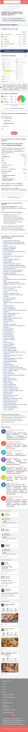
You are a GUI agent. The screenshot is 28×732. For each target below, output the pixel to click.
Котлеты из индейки (9, 344)
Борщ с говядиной (9, 409)
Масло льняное (8, 381)
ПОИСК (4, 692)
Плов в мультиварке (9, 339)
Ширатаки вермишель (10, 403)
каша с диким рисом (9, 268)
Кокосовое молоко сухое (10, 400)
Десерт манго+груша (9, 378)
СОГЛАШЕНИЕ (6, 712)
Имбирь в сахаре (8, 383)
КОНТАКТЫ (13, 709)
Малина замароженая (10, 247)
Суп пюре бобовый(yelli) (10, 361)
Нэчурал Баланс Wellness (8, 9)
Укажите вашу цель (6, 116)
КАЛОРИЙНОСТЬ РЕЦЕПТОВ (9, 697)
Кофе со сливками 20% (10, 384)
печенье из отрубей (9, 338)
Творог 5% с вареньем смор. (11, 293)
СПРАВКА (5, 705)
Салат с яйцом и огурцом (11, 290)
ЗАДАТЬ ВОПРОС (6, 709)
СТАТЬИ (4, 689)
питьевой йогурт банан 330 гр (12, 240)
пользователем (17, 18)
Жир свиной (7, 301)
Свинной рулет (8, 316)
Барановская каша (9, 250)
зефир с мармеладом (9, 315)
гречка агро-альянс (9, 373)
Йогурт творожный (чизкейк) (12, 282)
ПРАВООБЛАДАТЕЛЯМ (7, 702)
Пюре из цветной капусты (11, 401)
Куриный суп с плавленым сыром (13, 398)
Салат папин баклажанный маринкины (14, 251)
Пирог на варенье (8, 260)
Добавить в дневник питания (14, 51)
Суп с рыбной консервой (10, 350)
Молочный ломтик (9, 299)
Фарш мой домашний (10, 308)
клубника (6, 311)
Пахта (5, 341)
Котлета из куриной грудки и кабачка (14, 265)
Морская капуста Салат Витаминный (14, 242)
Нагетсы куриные (8, 342)
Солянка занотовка (9, 307)
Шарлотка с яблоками (10, 273)
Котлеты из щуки (8, 305)
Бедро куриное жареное (10, 380)
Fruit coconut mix (8, 253)
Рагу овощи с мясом (9, 332)
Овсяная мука (7, 262)
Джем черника (8, 393)
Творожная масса (8, 333)
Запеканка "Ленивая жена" (11, 366)
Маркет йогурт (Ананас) (10, 349)
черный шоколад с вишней (11, 395)
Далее (14, 133)
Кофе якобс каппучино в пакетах (13, 287)
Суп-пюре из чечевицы (10, 298)
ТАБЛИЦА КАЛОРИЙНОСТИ (8, 694)
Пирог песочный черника (11, 407)
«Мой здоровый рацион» (14, 197)
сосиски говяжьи (8, 364)
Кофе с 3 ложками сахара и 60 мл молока (15, 310)
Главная (3, 6)
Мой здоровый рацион (17, 20)
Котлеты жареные (8, 329)
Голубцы (6, 277)
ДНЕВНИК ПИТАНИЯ (7, 681)
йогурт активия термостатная (12, 313)
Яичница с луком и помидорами (13, 271)
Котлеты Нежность (9, 336)
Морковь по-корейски (10, 248)
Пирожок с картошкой (10, 347)
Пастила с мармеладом (10, 406)
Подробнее (22, 190)
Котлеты (6, 322)
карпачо (6, 291)
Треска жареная (8, 372)
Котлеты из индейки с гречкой (12, 264)
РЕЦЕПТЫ (5, 683)
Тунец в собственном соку (11, 389)
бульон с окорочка (9, 288)
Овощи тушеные (8, 346)
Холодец (6, 296)
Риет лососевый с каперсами (12, 259)
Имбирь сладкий (8, 392)
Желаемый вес (5, 126)
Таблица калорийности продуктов (13, 6)
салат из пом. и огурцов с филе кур (13, 270)
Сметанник (7, 353)
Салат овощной (8, 330)
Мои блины (7, 363)
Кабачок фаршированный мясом (13, 318)
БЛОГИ (4, 686)
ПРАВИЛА (11, 712)
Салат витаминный (9, 321)
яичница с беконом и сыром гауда (13, 367)
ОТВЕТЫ (4, 700)
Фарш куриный (8, 319)
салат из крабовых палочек (11, 387)
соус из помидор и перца (11, 370)
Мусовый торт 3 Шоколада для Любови (15, 267)
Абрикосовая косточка (10, 386)
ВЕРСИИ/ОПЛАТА (6, 707)
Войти (25, 2)
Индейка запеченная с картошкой (13, 294)
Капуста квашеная (9, 335)
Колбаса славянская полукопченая (13, 390)
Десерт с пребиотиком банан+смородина (15, 369)
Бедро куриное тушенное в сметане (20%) (15, 404)
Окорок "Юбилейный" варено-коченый (14, 352)
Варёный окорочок (9, 397)
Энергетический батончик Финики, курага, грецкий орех (13, 358)
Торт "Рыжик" (7, 254)
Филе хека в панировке (10, 324)
